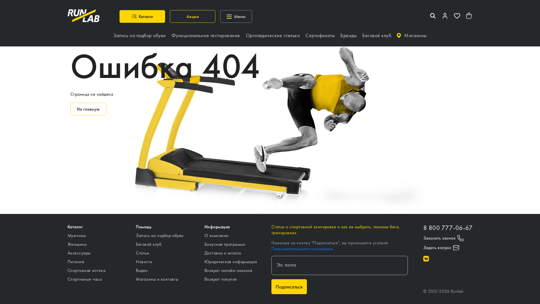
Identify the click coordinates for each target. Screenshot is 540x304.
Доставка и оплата (222, 253)
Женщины (77, 244)
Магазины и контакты (157, 279)
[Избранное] (457, 16)
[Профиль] (445, 16)
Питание (76, 262)
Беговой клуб (148, 244)
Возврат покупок (220, 279)
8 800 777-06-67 (447, 228)
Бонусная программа (224, 244)
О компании (216, 235)
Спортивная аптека (86, 270)
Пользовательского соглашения (302, 249)
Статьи (142, 253)
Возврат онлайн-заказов (228, 270)
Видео (141, 270)
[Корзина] (469, 16)
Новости (144, 262)
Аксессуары (79, 253)
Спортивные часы (85, 279)
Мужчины (77, 235)
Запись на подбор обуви (160, 235)
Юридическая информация (230, 262)
